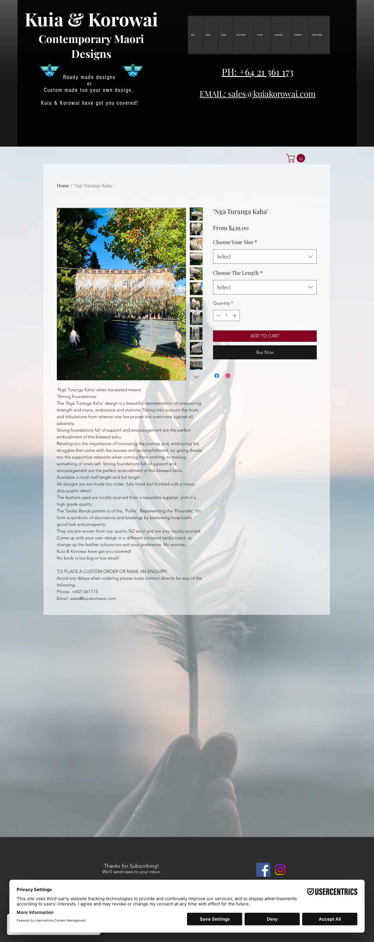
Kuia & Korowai (91, 19)
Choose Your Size (235, 242)
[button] (296, 158)
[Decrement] (218, 315)
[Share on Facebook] (216, 375)
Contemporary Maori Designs (91, 46)
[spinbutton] (226, 315)
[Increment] (235, 315)
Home (63, 185)
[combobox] (265, 256)
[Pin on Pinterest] (227, 375)
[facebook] (263, 870)
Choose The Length (238, 272)
